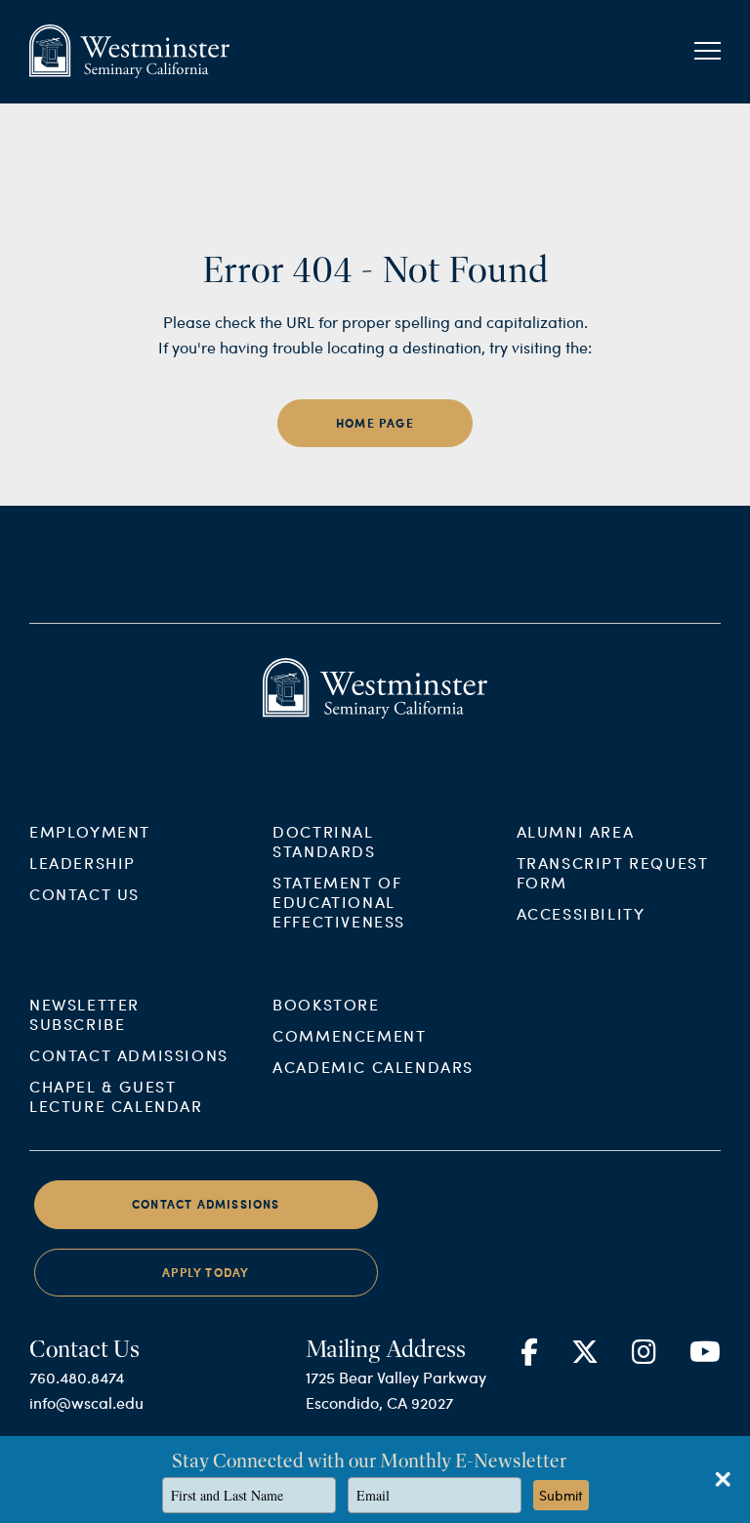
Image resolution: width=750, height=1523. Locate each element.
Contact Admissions (129, 1055)
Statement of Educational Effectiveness (338, 901)
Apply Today (205, 1272)
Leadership (82, 862)
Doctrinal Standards (323, 841)
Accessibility (581, 913)
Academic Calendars (373, 1066)
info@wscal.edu (86, 1402)
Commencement (349, 1035)
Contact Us (84, 894)
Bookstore (325, 1004)
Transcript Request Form (613, 872)
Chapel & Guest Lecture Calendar (116, 1096)
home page (375, 423)
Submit (561, 1495)
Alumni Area (576, 831)
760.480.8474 (76, 1377)
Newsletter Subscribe (84, 1014)
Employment (89, 831)
